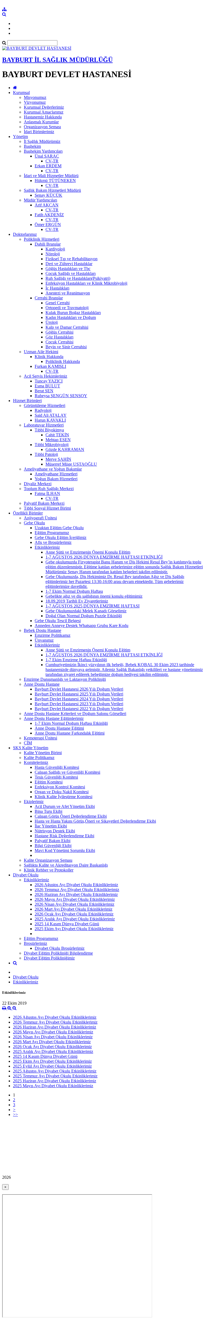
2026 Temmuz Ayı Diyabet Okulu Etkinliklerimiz (77, 889)
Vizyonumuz (35, 102)
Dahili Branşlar (48, 244)
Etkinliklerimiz (47, 547)
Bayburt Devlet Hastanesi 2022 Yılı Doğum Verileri (79, 708)
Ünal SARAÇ (47, 156)
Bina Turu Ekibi (48, 811)
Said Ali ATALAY (51, 415)
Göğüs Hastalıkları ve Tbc (68, 268)
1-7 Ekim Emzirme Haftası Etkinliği (76, 659)
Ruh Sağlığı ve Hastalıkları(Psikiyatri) (78, 278)
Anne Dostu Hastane (42, 684)
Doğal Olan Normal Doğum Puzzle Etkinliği (84, 615)
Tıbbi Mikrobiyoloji (52, 444)
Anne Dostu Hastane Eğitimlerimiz (54, 718)
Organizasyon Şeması (42, 126)
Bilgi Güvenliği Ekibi (53, 845)
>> (15, 1114)
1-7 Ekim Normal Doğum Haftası (74, 591)
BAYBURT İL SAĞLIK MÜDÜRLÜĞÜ (57, 59)
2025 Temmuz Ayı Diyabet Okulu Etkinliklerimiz (55, 1076)
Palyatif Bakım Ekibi (52, 840)
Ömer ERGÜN (48, 224)
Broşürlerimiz (35, 943)
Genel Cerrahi (58, 302)
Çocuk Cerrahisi (59, 342)
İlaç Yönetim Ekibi (51, 826)
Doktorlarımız (25, 234)
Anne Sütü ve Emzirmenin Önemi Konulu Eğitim (88, 552)
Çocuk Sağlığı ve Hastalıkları (71, 273)
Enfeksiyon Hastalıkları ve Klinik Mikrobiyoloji (86, 283)
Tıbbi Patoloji (46, 454)
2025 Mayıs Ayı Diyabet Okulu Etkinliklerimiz (53, 1085)
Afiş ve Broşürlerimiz (53, 542)
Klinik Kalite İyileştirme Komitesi (63, 796)
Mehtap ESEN (58, 439)
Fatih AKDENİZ (49, 214)
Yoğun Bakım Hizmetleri (56, 478)
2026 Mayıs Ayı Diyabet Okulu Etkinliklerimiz (75, 899)
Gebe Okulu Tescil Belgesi (58, 620)
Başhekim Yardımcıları (43, 151)
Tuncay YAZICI (49, 381)
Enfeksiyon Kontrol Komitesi (60, 787)
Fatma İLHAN (47, 493)
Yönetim (20, 136)
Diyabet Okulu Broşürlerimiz (59, 948)
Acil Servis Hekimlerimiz (45, 376)
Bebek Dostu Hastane (42, 630)
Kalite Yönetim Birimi (43, 752)
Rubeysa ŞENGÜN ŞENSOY (61, 395)
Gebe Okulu (34, 523)
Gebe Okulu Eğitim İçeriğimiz (60, 537)
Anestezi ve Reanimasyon (68, 293)
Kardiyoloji (55, 249)
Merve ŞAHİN (58, 459)
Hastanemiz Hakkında (43, 117)
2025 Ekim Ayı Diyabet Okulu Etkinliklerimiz (74, 928)
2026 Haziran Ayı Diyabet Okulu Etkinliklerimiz (76, 894)
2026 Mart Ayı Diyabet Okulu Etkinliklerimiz (73, 909)
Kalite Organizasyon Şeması (48, 860)
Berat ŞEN (44, 390)
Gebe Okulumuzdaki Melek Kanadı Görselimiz (86, 611)
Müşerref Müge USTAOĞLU (71, 464)
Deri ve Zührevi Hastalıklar (69, 263)
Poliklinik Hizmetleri (41, 239)
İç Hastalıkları (57, 288)
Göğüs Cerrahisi (59, 332)
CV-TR (52, 161)
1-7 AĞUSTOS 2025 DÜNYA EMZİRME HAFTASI (92, 606)
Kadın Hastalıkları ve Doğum (71, 317)
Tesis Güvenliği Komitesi (56, 777)
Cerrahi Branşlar (49, 298)
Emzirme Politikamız (52, 635)
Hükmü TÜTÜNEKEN (55, 180)
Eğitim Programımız (52, 532)
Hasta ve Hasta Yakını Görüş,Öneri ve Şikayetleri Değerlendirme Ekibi (95, 821)
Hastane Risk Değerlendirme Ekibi (64, 835)
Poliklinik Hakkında (63, 361)
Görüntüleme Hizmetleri (44, 405)
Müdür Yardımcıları (40, 200)
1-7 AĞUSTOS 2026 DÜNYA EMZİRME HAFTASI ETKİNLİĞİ (104, 557)
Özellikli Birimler (28, 513)
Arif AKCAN (46, 205)
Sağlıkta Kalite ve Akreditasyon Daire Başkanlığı (66, 865)
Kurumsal (21, 92)
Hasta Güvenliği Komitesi (57, 767)
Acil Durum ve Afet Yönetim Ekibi (65, 806)
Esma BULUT (47, 386)
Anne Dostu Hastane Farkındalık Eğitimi (70, 733)
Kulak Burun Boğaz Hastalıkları (73, 312)
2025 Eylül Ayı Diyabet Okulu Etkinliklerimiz (52, 1066)
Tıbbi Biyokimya (49, 430)
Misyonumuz (35, 97)
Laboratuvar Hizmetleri (44, 425)
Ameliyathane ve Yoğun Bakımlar (53, 469)
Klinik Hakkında (49, 356)
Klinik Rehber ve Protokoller (48, 870)
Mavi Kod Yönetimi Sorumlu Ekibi (65, 850)
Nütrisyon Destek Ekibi (55, 831)
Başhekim (32, 146)
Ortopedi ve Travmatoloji (67, 307)
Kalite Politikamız (39, 757)
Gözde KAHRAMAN (65, 449)
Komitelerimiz (36, 762)
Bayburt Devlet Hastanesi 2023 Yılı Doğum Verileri (79, 703)
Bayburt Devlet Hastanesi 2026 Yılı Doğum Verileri (79, 689)
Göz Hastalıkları (59, 337)
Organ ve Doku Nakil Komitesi (62, 791)
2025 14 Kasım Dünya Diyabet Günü (67, 923)
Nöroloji (53, 254)
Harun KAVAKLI (50, 420)
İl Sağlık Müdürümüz (42, 141)
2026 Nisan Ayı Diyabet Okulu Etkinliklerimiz (74, 904)
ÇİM (28, 743)
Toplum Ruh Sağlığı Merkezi (49, 488)
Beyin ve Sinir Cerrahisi (66, 346)
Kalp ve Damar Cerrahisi (67, 327)
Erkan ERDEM (48, 166)
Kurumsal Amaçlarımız (43, 112)
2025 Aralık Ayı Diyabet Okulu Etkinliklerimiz (75, 919)
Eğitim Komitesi (49, 782)
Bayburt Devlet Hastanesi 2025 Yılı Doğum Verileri (79, 694)
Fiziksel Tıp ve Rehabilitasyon (72, 258)
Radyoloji (43, 410)
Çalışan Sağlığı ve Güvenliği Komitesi (67, 772)
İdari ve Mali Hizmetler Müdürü (51, 175)
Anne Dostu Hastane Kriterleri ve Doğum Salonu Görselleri (75, 713)
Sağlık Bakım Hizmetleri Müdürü (52, 190)
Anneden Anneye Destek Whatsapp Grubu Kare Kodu (81, 625)
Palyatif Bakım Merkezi (44, 503)
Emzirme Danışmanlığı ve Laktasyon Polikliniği (65, 679)
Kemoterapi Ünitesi (40, 738)
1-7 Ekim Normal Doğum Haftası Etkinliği (71, 723)
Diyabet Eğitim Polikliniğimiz (49, 958)
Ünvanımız (44, 640)
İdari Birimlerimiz (39, 131)
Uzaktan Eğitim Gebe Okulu (59, 527)
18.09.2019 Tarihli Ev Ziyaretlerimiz (77, 601)
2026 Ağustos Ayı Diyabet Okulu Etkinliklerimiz (76, 884)
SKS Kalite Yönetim (30, 747)
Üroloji (52, 322)
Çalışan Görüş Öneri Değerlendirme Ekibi (71, 816)
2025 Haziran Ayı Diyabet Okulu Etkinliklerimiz (54, 1081)
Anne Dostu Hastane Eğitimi (59, 728)
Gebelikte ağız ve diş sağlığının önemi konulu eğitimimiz (94, 596)
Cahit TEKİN (57, 434)
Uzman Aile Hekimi (41, 351)
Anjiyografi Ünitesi (40, 518)
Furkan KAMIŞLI (50, 366)
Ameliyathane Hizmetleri (56, 474)
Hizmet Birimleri (27, 400)
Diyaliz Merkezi (37, 483)
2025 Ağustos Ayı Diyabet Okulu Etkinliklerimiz (54, 1071)
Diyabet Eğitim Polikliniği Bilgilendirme (58, 953)
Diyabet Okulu (25, 875)
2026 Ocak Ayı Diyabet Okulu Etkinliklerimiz (74, 914)
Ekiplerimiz (34, 801)
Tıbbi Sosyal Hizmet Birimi (47, 508)
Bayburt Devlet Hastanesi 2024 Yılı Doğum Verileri (79, 699)
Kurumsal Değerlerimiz (44, 107)
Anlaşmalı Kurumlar (41, 122)
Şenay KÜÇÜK (48, 195)
